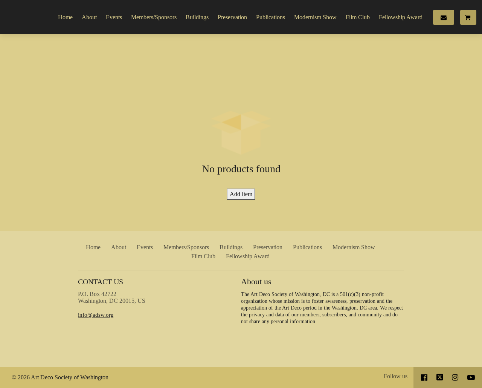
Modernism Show (315, 17)
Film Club (358, 17)
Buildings (197, 17)
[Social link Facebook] (424, 377)
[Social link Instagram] (455, 377)
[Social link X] (439, 377)
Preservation (232, 17)
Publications (270, 17)
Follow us (395, 376)
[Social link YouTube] (471, 377)
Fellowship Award (401, 17)
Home (65, 17)
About (89, 17)
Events (114, 17)
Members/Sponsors (154, 17)
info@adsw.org (96, 314)
